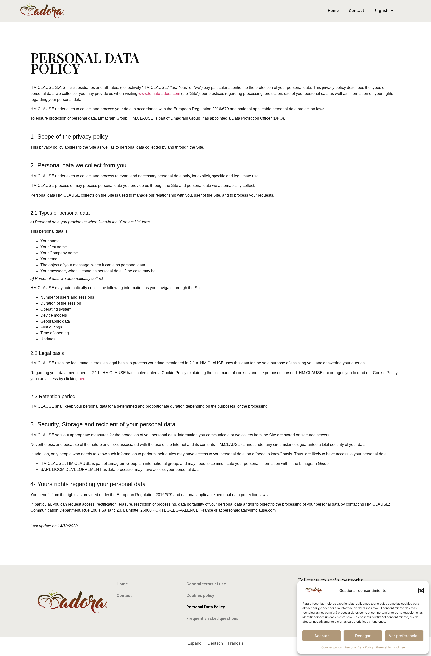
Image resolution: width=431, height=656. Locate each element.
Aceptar (321, 635)
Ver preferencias (404, 635)
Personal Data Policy (359, 647)
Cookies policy (331, 647)
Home (333, 10)
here (83, 379)
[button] (421, 590)
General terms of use (390, 647)
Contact (356, 10)
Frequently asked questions (212, 618)
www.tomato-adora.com (159, 93)
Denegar (363, 635)
